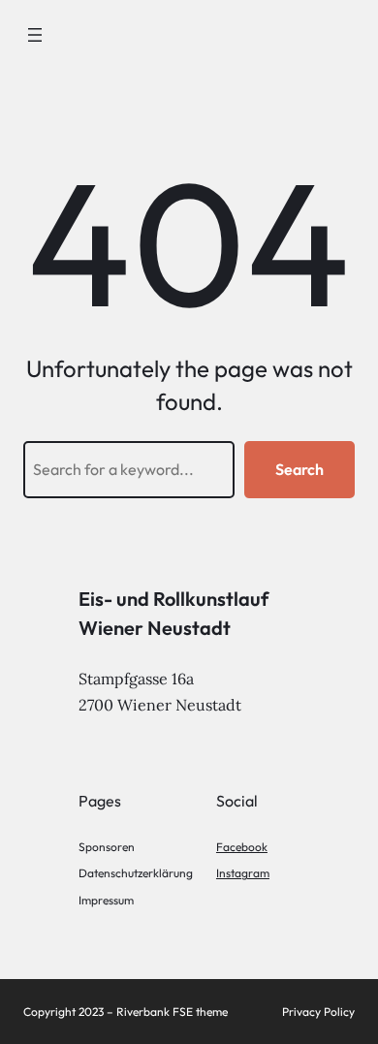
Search (299, 469)
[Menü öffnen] (35, 35)
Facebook (242, 846)
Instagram (242, 873)
